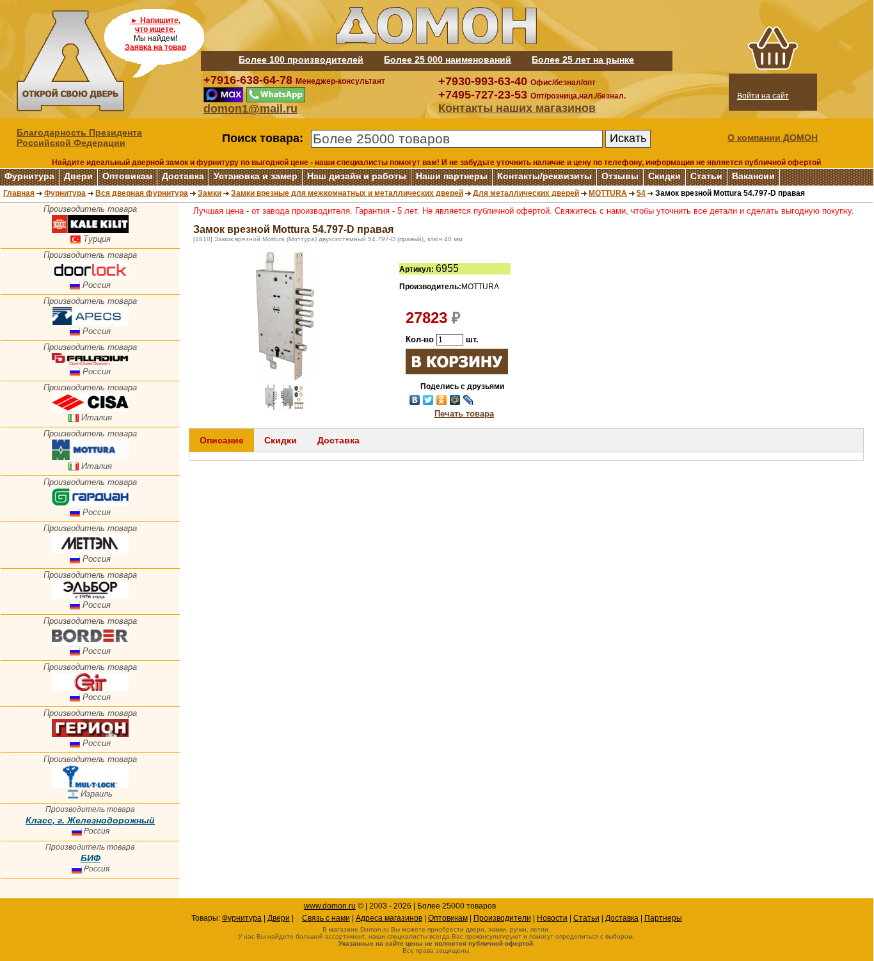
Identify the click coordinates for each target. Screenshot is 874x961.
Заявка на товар (155, 47)
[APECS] (90, 322)
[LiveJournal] (468, 400)
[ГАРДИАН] (90, 503)
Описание (222, 440)
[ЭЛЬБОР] (90, 596)
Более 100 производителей (301, 59)
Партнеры (663, 918)
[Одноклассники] (442, 400)
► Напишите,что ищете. (155, 25)
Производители (502, 918)
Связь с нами (326, 918)
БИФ (90, 858)
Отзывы (620, 176)
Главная (19, 193)
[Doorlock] (90, 276)
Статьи (706, 176)
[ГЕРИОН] (90, 734)
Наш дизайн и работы (356, 176)
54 (641, 193)
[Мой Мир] (455, 400)
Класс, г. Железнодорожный (90, 820)
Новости (552, 918)
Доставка (183, 176)
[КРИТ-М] (90, 688)
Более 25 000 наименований (447, 59)
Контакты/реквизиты (544, 176)
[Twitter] (428, 400)
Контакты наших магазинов (517, 108)
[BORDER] (90, 642)
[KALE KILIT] (90, 230)
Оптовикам (127, 176)
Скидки (664, 176)
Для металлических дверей (526, 193)
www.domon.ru (330, 905)
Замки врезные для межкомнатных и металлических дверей (347, 193)
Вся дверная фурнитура (141, 193)
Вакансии (753, 176)
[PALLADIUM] (90, 362)
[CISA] (90, 408)
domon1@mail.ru (250, 108)
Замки (209, 193)
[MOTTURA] (90, 457)
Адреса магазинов (389, 918)
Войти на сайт (763, 95)
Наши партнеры (452, 176)
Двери (78, 176)
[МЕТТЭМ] (90, 550)
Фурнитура (29, 176)
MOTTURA (608, 193)
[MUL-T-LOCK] (90, 785)
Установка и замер (256, 176)
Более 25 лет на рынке (583, 59)
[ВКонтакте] (415, 400)
